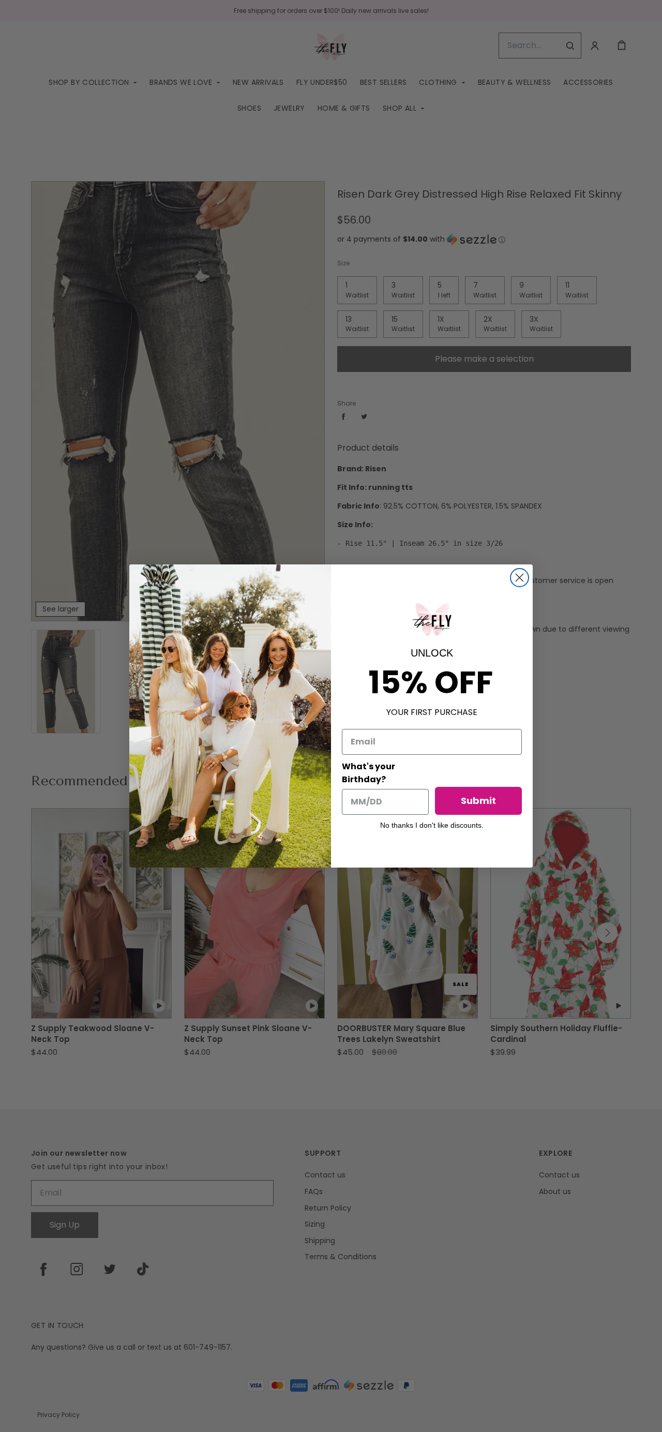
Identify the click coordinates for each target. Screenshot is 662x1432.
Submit (478, 800)
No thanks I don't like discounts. (432, 825)
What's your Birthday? (368, 772)
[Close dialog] (519, 578)
